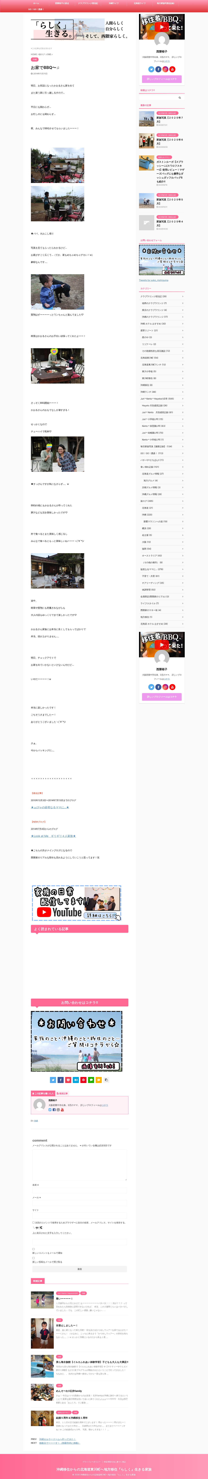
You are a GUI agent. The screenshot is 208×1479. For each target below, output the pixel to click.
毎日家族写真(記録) (165, 3)
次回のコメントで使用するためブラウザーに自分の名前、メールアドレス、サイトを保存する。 (81, 1222)
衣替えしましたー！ (67, 1325)
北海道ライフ (140, 3)
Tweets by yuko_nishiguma (153, 280)
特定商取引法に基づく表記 (115, 1462)
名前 (35, 1185)
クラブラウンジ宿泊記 (88, 3)
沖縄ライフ (114, 3)
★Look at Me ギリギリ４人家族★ (53, 836)
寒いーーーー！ (64, 1298)
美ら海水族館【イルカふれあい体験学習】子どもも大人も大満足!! (92, 1361)
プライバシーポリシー (91, 1462)
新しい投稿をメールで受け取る (47, 1262)
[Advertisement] (79, 966)
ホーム (36, 3)
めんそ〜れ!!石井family (69, 1390)
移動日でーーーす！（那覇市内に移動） (59, 1443)
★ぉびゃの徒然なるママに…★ (50, 807)
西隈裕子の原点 (62, 3)
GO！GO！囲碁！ (36, 9)
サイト (35, 1210)
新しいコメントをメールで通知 (47, 1253)
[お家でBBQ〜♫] (76, 1080)
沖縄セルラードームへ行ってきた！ (57, 1439)
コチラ (105, 1105)
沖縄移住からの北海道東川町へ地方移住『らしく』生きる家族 (104, 1469)
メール (36, 1197)
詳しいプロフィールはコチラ (162, 78)
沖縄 (36, 1121)
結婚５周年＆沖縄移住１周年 (72, 1417)
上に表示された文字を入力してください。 (52, 1233)
